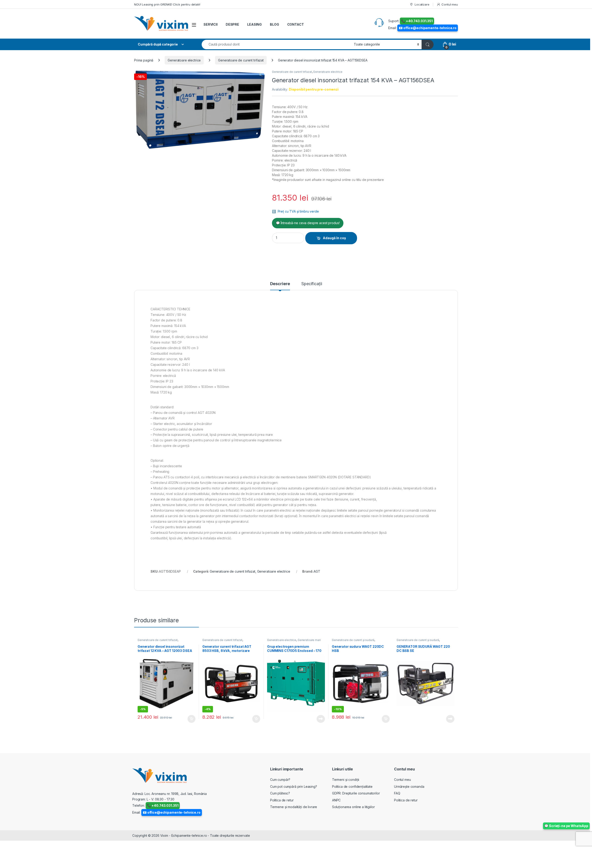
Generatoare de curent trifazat (241, 60)
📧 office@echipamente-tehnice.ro (427, 28)
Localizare (422, 4)
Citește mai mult (319, 719)
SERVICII (211, 24)
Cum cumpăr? (280, 780)
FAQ (397, 793)
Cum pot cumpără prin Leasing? (293, 786)
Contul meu (449, 4)
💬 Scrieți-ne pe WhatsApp (566, 826)
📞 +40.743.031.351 (417, 21)
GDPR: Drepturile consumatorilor (356, 793)
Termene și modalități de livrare (293, 807)
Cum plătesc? (280, 793)
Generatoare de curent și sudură (353, 640)
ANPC (336, 800)
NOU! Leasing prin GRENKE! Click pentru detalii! (167, 4)
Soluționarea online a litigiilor (353, 807)
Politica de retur (282, 800)
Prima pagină (143, 60)
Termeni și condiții (345, 780)
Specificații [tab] (311, 284)
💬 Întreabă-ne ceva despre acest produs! (308, 223)
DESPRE (232, 24)
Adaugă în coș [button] (189, 719)
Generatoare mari (309, 640)
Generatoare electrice (184, 60)
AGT (317, 571)
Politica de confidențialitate (352, 786)
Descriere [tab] (280, 284)
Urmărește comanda (409, 786)
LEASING (254, 24)
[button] (261, 75)
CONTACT (295, 24)
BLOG (274, 24)
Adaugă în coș (334, 238)
